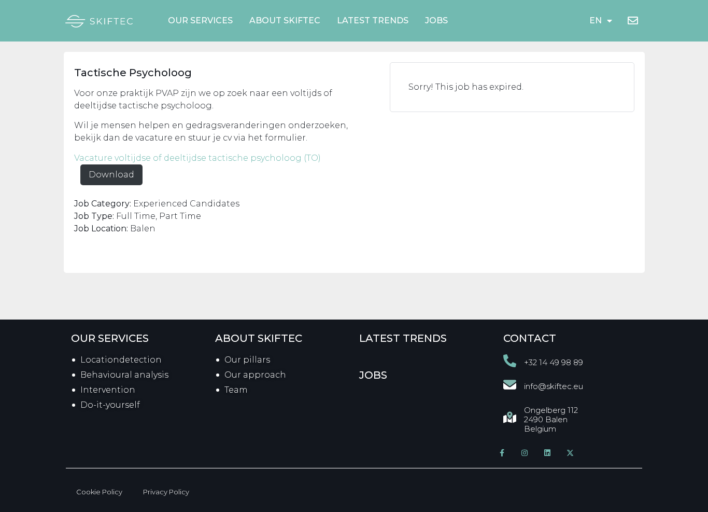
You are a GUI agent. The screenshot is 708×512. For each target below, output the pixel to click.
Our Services (200, 20)
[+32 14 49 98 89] (509, 360)
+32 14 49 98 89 (553, 362)
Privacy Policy (166, 492)
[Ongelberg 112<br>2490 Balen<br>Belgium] (509, 417)
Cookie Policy (99, 492)
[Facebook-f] (501, 452)
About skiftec (258, 338)
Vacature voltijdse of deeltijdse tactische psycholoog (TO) (197, 158)
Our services (110, 338)
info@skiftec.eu (553, 386)
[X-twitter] (570, 452)
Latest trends (372, 20)
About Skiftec (284, 20)
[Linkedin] (547, 452)
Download (111, 174)
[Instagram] (524, 452)
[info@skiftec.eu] (509, 384)
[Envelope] (632, 20)
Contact (529, 338)
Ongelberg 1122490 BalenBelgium (551, 419)
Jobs (436, 20)
